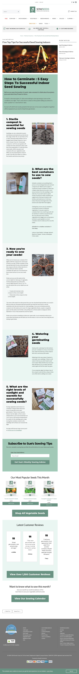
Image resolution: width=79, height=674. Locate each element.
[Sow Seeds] (39, 9)
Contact (43, 638)
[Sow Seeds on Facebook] (71, 2)
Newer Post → (17, 611)
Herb (61, 631)
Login (36, 2)
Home (21, 35)
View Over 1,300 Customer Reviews (30, 574)
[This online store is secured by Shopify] (11, 641)
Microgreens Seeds (27, 635)
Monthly (62, 630)
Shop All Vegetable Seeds (30, 513)
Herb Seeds (25, 633)
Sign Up (41, 2)
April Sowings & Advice (65, 45)
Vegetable (62, 633)
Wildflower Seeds (27, 638)
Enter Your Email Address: (17, 452)
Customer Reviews (46, 631)
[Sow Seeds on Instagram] (76, 2)
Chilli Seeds (25, 630)
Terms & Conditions (46, 636)
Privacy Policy (45, 635)
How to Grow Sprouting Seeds (67, 638)
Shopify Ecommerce (42, 658)
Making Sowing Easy (28, 35)
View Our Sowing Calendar (30, 598)
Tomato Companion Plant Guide (67, 644)
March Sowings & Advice (66, 51)
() (74, 11)
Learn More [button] (50, 671)
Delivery (43, 633)
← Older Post (7, 611)
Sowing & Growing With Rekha (67, 635)
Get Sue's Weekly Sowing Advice (30, 462)
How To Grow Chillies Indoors (67, 643)
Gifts (24, 640)
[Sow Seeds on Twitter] (73, 2)
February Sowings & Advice (67, 58)
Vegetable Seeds (26, 636)
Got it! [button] (71, 671)
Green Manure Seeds (27, 631)
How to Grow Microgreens (66, 636)
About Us (44, 630)
